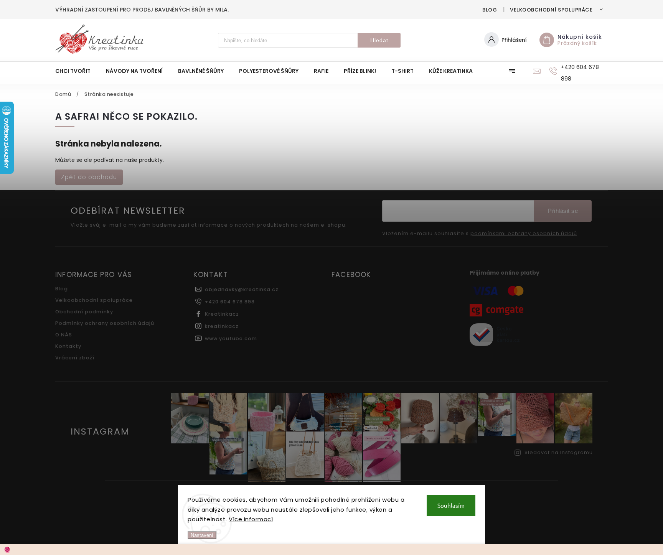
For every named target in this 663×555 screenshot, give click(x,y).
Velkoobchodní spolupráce (551, 9)
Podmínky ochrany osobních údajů (104, 323)
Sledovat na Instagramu (558, 452)
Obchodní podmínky (84, 311)
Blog (489, 9)
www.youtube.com (231, 338)
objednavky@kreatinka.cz (242, 289)
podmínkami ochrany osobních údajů (523, 234)
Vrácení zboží (74, 357)
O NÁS (63, 334)
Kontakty (68, 346)
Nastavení (202, 535)
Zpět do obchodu (89, 177)
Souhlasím (451, 505)
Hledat (379, 40)
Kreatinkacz (222, 314)
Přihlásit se (563, 211)
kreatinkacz (222, 326)
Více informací (251, 519)
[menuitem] (76, 71)
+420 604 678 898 (230, 301)
